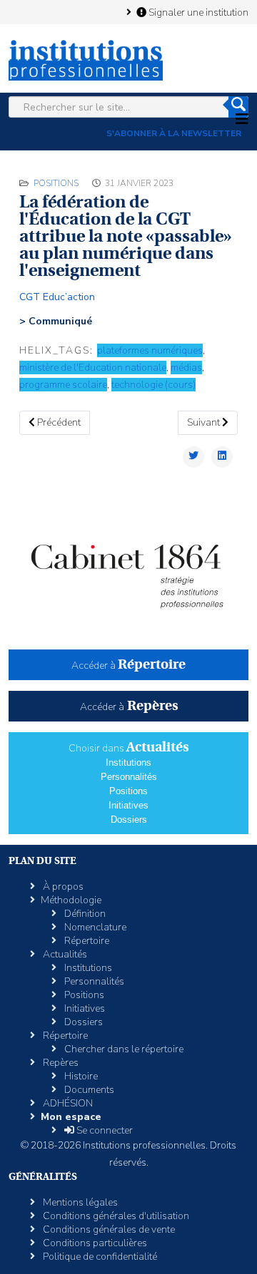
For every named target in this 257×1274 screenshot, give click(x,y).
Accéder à (128, 665)
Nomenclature (94, 927)
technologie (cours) (153, 384)
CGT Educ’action (57, 297)
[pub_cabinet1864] (128, 567)
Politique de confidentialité (99, 1256)
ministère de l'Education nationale (92, 367)
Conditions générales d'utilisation (115, 1216)
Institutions (128, 762)
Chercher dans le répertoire (122, 1049)
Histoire (80, 1076)
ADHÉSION (67, 1103)
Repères (60, 1062)
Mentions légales (79, 1202)
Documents (88, 1089)
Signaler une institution (197, 12)
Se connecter (103, 1130)
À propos (62, 886)
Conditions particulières (94, 1243)
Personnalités (129, 776)
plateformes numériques (150, 350)
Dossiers (129, 819)
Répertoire (85, 940)
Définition (84, 913)
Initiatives (128, 805)
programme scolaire (63, 384)
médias (186, 367)
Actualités (64, 954)
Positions (56, 183)
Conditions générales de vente (108, 1229)
